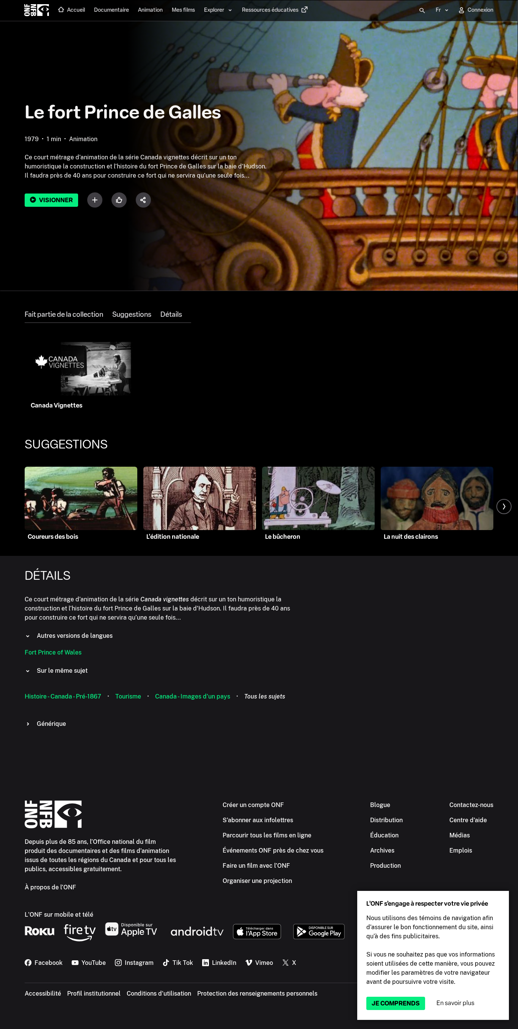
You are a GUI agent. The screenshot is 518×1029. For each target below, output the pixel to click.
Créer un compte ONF (253, 805)
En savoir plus (455, 1003)
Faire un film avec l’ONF (256, 865)
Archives (382, 850)
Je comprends (396, 1003)
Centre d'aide (468, 820)
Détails (171, 314)
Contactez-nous (471, 805)
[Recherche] (422, 10)
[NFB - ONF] (36, 10)
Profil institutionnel (94, 993)
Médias (459, 835)
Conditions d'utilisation (159, 993)
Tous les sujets (264, 696)
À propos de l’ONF (50, 887)
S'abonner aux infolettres (258, 820)
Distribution (386, 820)
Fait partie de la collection (64, 314)
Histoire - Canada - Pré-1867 (63, 696)
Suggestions (131, 314)
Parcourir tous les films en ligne (267, 835)
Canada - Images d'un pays (192, 696)
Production (385, 865)
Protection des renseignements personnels (257, 993)
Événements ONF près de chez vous (273, 850)
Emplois (460, 850)
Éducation (384, 835)
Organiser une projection (257, 880)
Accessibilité (43, 993)
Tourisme (128, 696)
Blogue (380, 805)
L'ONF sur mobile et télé (59, 914)
